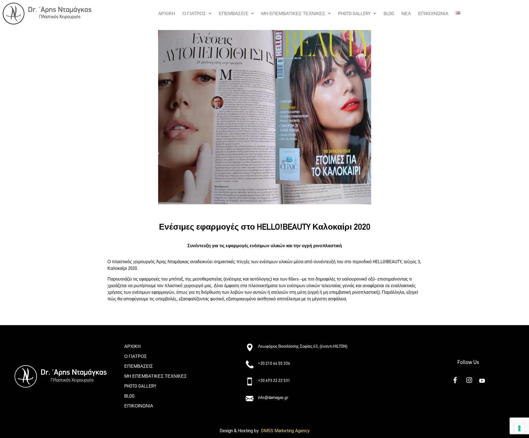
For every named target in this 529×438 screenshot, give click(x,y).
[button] (197, 13)
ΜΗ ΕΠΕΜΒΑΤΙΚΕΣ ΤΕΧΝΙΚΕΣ (293, 13)
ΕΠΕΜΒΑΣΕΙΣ (234, 13)
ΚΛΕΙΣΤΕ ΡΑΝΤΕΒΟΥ (129, 315)
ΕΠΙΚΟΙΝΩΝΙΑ (433, 13)
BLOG (389, 13)
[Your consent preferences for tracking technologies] (519, 428)
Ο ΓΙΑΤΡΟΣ (194, 13)
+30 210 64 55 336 (274, 363)
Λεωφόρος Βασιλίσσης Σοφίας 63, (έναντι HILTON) (302, 346)
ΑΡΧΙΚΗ (166, 13)
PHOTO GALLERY (354, 13)
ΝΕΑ (406, 13)
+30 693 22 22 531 (274, 380)
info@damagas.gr (273, 397)
